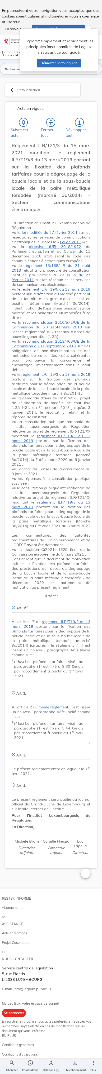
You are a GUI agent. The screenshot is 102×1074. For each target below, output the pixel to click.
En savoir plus (17, 29)
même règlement (53, 707)
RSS (5, 917)
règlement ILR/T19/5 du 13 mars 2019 (55, 289)
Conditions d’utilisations (20, 1054)
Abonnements (12, 908)
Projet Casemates (15, 943)
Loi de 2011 (70, 241)
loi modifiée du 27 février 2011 (49, 232)
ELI (4, 952)
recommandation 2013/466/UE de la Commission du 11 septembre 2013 (51, 343)
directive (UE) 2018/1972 (55, 246)
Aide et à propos (14, 933)
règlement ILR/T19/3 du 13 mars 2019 (55, 374)
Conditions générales (18, 1045)
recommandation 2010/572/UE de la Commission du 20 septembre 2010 (51, 324)
